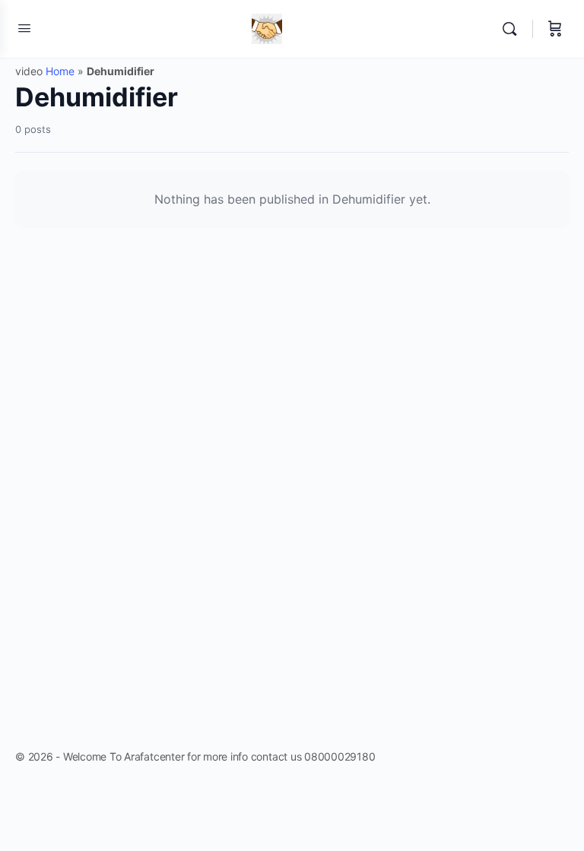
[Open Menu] (24, 28)
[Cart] (555, 29)
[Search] (513, 29)
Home (60, 71)
